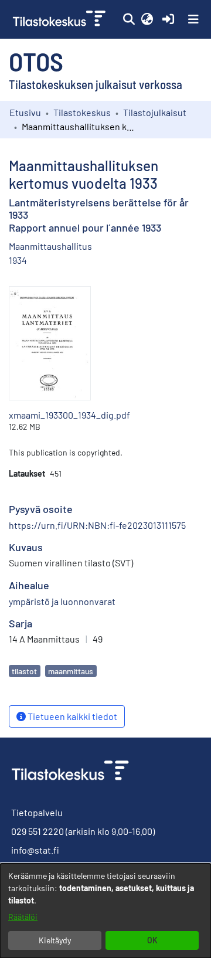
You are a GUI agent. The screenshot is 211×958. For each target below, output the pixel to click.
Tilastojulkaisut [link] (154, 112)
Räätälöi (23, 917)
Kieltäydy (55, 940)
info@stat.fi (35, 849)
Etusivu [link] (25, 112)
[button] (128, 19)
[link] (60, 19)
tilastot (24, 671)
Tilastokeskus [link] (82, 112)
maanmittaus (70, 671)
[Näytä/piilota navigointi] (193, 19)
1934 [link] (18, 260)
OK (152, 940)
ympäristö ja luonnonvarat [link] (62, 601)
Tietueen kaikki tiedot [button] (71, 716)
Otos (36, 61)
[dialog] (105, 911)
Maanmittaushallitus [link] (50, 246)
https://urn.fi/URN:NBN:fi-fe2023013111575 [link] (97, 525)
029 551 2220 (37, 831)
